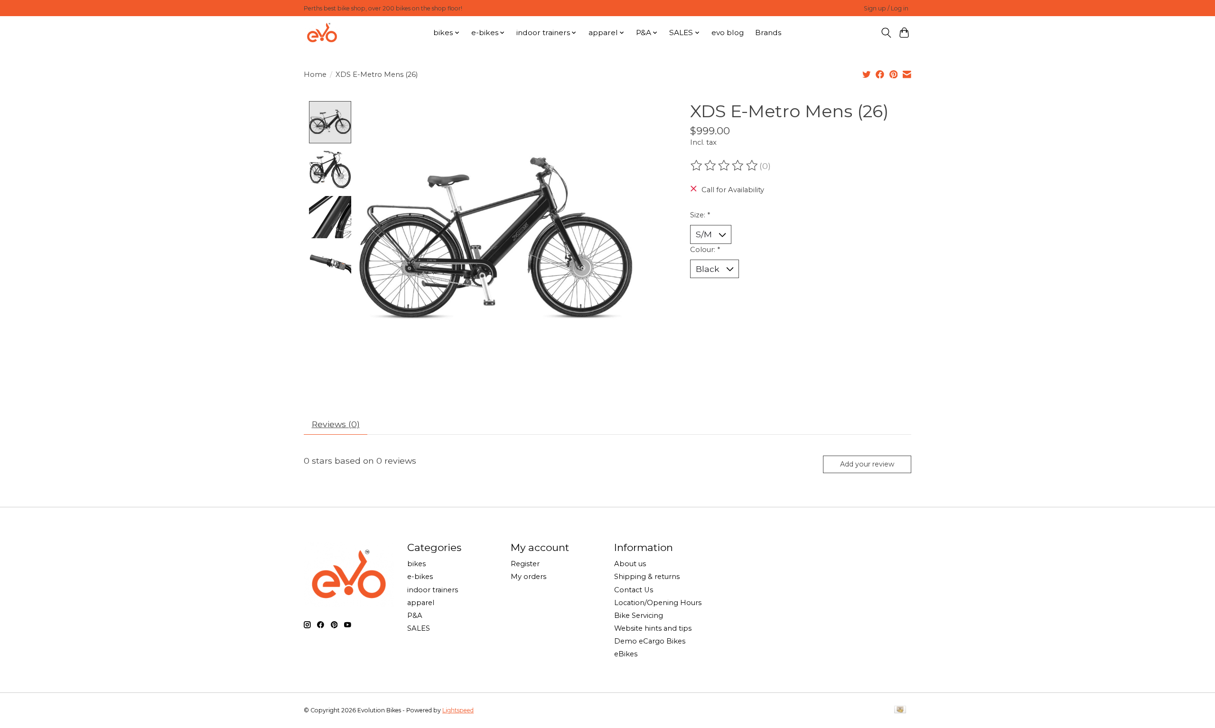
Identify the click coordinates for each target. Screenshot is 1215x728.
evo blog (727, 32)
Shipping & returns (647, 576)
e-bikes (420, 576)
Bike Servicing (638, 615)
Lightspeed (458, 710)
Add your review (867, 464)
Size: (700, 215)
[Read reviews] (724, 165)
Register (525, 564)
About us (630, 564)
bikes (416, 564)
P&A (414, 615)
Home (315, 74)
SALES (418, 628)
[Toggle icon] (886, 32)
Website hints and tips (653, 628)
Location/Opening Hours (657, 602)
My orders (528, 576)
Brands (768, 32)
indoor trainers (432, 590)
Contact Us (633, 590)
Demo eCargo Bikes (649, 641)
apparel (420, 602)
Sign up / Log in (886, 8)
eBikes (625, 654)
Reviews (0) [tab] (336, 424)
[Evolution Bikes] (322, 32)
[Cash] (900, 710)
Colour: (705, 249)
